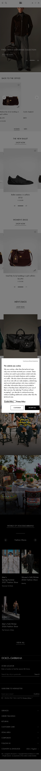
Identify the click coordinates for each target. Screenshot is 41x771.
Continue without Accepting (30, 361)
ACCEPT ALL (32, 407)
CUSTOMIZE (17, 407)
